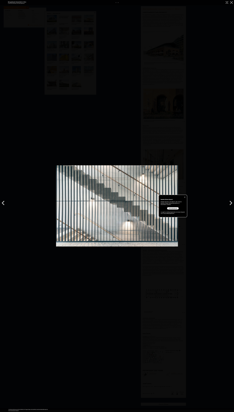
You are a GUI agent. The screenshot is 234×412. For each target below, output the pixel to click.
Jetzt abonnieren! (173, 208)
